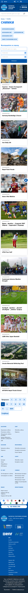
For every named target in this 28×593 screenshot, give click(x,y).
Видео (3, 487)
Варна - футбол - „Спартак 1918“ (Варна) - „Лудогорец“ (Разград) (13, 224)
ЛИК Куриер (4, 466)
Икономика (18, 444)
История (10, 548)
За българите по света (6, 475)
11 (2, 409)
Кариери (10, 552)
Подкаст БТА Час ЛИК (6, 496)
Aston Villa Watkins (8, 196)
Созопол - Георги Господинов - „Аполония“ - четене (12, 87)
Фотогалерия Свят (6, 32)
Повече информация (18, 589)
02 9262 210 (15, 507)
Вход (24, 7)
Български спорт (19, 462)
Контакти (11, 570)
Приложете (14, 60)
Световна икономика (20, 448)
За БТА (10, 540)
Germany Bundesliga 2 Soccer (11, 115)
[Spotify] (11, 503)
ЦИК (2, 440)
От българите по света (7, 473)
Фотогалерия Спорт (7, 35)
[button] (14, 1)
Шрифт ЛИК (11, 560)
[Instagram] (8, 500)
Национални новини (6, 430)
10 (24, 404)
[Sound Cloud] (17, 503)
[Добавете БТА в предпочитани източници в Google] (23, 503)
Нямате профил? (23, 9)
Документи (11, 550)
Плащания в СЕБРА (12, 572)
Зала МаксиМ (11, 564)
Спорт (16, 456)
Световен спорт (19, 460)
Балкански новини (5, 448)
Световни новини (19, 430)
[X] (20, 500)
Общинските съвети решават (6, 434)
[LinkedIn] (24, 500)
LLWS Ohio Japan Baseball (10, 336)
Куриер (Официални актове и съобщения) (6, 438)
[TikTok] (5, 503)
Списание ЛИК (11, 566)
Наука (2, 462)
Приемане (7, 589)
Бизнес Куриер (18, 452)
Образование (4, 464)
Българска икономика (20, 450)
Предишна (5, 400)
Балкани (3, 444)
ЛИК (2, 456)
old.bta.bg (10, 574)
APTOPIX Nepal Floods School (11, 390)
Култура (3, 460)
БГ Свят (3, 470)
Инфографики (19, 487)
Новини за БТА (11, 544)
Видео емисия (4, 490)
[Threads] (12, 500)
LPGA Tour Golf (7, 252)
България (3, 426)
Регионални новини (5, 432)
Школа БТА (11, 554)
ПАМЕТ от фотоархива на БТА (9, 39)
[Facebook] (4, 500)
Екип (9, 568)
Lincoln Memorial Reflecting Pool (13, 363)
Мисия (10, 546)
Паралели (17, 432)
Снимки (9, 18)
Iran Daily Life (6, 142)
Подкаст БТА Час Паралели (5, 493)
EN (17, 1)
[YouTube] (16, 500)
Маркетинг (11, 562)
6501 (11, 409)
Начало (3, 19)
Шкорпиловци (11, 556)
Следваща (5, 413)
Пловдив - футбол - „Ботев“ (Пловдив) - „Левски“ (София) (12, 308)
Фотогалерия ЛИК (18, 32)
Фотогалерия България (8, 29)
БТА (9, 537)
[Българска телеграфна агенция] (4, 518)
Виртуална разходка (13, 542)
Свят (16, 426)
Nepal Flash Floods (8, 169)
